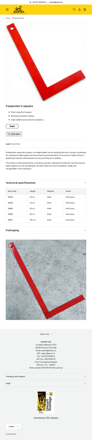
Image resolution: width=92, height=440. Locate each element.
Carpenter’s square (18, 18)
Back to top (44, 334)
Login (8, 144)
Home (8, 18)
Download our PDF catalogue (46, 418)
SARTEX (13, 434)
